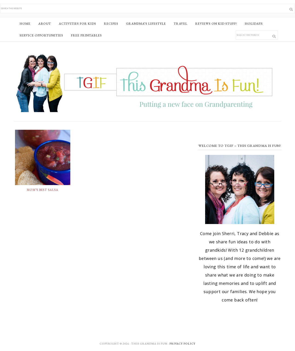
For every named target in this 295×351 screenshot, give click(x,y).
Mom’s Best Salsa (42, 190)
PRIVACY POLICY (182, 343)
